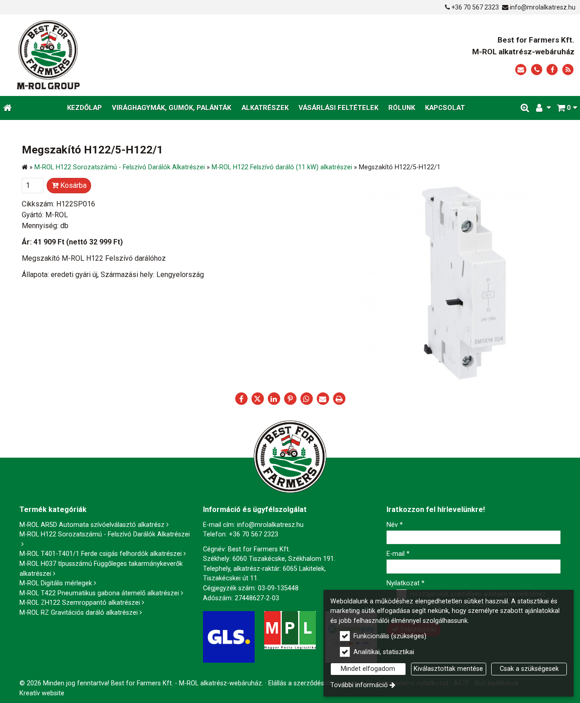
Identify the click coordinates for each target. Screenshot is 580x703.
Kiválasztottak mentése (448, 669)
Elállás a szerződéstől (299, 683)
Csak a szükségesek (529, 669)
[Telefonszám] (536, 70)
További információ (359, 685)
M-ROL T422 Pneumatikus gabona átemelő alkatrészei (99, 593)
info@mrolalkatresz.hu (542, 7)
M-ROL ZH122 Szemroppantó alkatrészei (79, 603)
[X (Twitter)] (257, 399)
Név (395, 525)
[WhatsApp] (306, 399)
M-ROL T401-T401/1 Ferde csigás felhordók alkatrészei (100, 554)
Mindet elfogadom (368, 669)
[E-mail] (520, 70)
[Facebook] (552, 70)
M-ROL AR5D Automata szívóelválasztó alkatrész (91, 525)
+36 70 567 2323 (475, 7)
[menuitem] (7, 108)
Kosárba (72, 185)
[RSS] (568, 70)
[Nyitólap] (132, 55)
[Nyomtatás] (339, 399)
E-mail (398, 554)
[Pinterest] (290, 399)
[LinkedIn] (273, 399)
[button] (567, 108)
